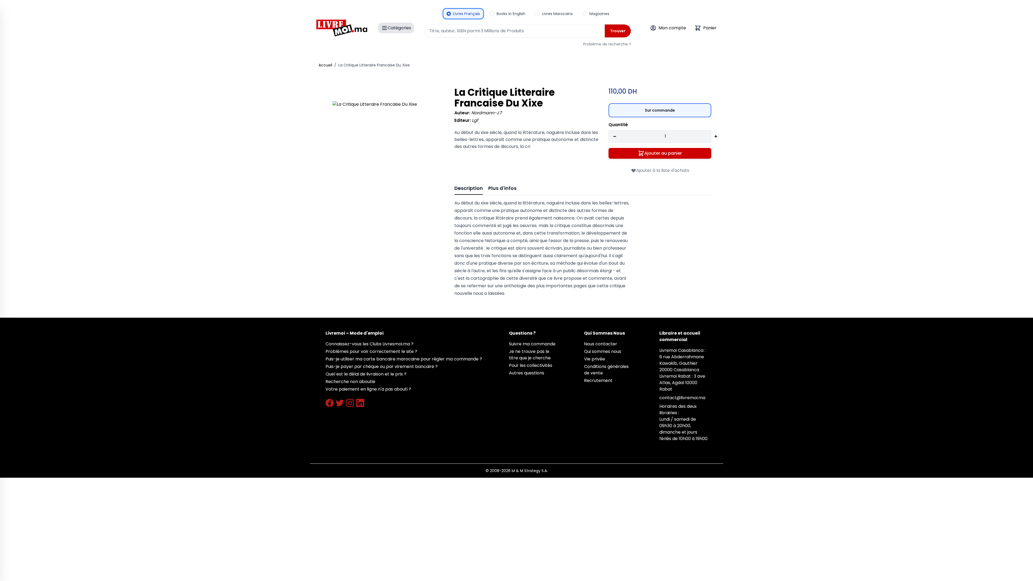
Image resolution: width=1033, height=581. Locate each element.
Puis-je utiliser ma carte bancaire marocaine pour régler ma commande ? (404, 359)
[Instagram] (350, 403)
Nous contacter (600, 344)
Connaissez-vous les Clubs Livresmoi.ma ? (369, 344)
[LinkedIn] (360, 403)
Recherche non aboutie (350, 381)
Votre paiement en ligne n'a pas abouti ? (368, 389)
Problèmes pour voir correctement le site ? (371, 351)
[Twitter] (340, 403)
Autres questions (526, 373)
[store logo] (341, 28)
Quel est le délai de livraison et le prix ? (366, 374)
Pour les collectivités (530, 365)
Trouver (617, 31)
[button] (385, 154)
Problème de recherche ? (607, 44)
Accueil (325, 65)
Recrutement (598, 380)
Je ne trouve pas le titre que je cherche (530, 354)
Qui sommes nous (602, 351)
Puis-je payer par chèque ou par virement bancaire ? (382, 366)
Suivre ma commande (532, 344)
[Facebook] (330, 403)
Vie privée (594, 359)
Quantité (618, 125)
